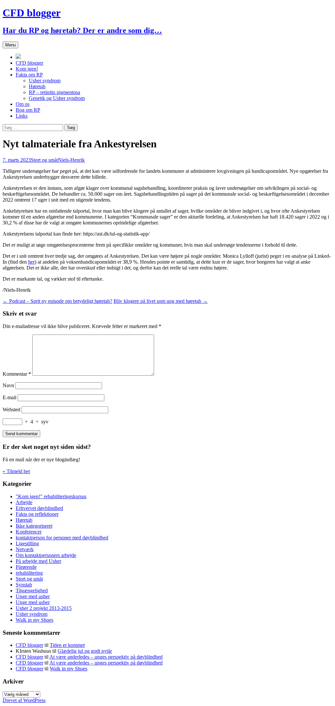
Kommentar (17, 374)
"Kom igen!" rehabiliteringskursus (51, 496)
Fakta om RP (29, 74)
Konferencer (29, 531)
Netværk (25, 549)
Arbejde (24, 502)
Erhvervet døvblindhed (39, 508)
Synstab (24, 584)
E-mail (9, 397)
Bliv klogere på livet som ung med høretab (161, 301)
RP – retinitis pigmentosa (54, 92)
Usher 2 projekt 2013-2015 (44, 608)
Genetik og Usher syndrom (57, 98)
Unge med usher (33, 596)
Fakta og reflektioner (37, 514)
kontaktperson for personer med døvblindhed (62, 537)
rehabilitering (29, 573)
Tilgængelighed (32, 590)
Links (21, 116)
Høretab (37, 86)
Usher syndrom (45, 80)
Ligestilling (27, 543)
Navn (8, 385)
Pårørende (26, 567)
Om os (22, 104)
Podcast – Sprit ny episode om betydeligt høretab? (57, 301)
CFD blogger (29, 63)
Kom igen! (27, 69)
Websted (11, 409)
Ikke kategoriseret (34, 526)
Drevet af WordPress (24, 700)
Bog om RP (28, 110)
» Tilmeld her (16, 471)
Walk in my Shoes (34, 620)
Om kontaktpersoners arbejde (46, 555)
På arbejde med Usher (38, 561)
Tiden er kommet (67, 645)
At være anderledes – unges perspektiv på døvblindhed (106, 657)
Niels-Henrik (71, 160)
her (31, 262)
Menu (10, 44)
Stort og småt (44, 160)
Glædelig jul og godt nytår (85, 651)
